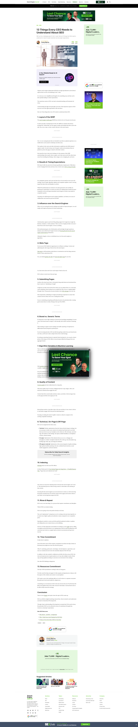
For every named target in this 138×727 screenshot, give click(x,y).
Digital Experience (48, 708)
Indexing (39, 465)
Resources (69, 2)
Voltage (55, 640)
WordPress (47, 710)
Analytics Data (61, 710)
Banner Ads (88, 702)
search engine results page (45, 120)
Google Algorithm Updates (77, 708)
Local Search (61, 700)
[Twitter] (38, 710)
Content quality (41, 385)
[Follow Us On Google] (57, 629)
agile (68, 526)
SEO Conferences (75, 710)
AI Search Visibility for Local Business (92, 181)
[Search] (110, 2)
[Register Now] (94, 96)
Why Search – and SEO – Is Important (48, 614)
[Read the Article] (43, 682)
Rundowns (74, 700)
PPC (59, 708)
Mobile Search (61, 702)
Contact (101, 702)
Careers (39, 622)
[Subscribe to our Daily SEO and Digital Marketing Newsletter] (107, 2)
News (46, 698)
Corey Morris (45, 42)
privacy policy (62, 669)
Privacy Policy (102, 706)
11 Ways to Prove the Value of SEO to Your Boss (50, 619)
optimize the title (49, 256)
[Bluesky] (28, 713)
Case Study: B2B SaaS (90, 700)
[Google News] (28, 710)
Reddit (60, 712)
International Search (62, 704)
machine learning (44, 366)
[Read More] (94, 153)
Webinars (75, 2)
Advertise (86, 2)
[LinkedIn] (30, 710)
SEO (49, 2)
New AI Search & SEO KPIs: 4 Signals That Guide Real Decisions (93, 105)
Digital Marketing (61, 2)
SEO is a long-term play (69, 166)
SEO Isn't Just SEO (55, 686)
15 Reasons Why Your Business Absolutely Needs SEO (42, 687)
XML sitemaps (65, 291)
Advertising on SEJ (89, 698)
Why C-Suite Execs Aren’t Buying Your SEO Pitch (50, 617)
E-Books (74, 704)
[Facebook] (35, 710)
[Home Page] (33, 2)
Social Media (47, 706)
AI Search (44, 2)
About (101, 700)
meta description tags (60, 256)
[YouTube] (33, 710)
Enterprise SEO (61, 706)
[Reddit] (33, 713)
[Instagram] (30, 713)
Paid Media (54, 2)
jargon (45, 595)
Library (73, 702)
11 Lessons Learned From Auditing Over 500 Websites (71, 687)
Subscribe (101, 698)
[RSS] (35, 713)
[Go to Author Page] (38, 42)
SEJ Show (74, 706)
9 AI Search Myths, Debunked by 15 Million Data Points (92, 161)
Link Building (61, 698)
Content (46, 704)
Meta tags (39, 251)
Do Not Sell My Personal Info (105, 708)
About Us (81, 2)
